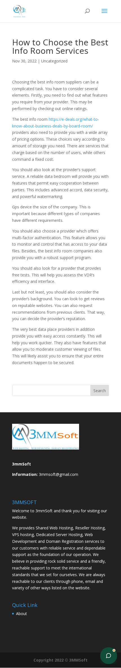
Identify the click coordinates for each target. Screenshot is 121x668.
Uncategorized (54, 61)
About (21, 613)
